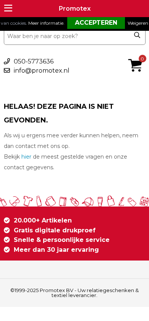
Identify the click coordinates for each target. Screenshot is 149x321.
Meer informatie (45, 23)
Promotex (75, 8)
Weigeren (138, 23)
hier (26, 156)
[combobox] (74, 36)
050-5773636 (33, 61)
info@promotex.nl (42, 70)
